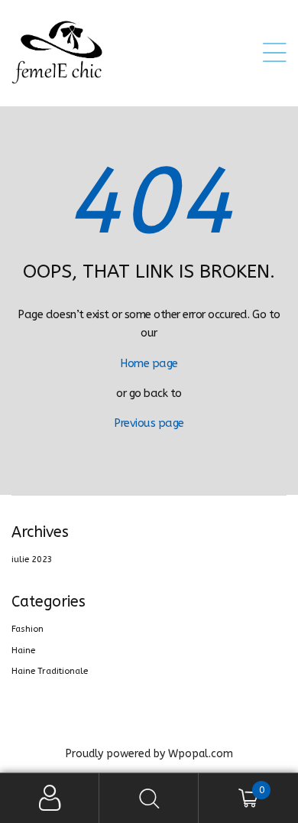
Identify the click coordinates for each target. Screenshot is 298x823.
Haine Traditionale (49, 671)
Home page (149, 363)
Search (149, 798)
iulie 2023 (32, 559)
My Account (49, 798)
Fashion (27, 629)
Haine (23, 650)
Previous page (149, 423)
